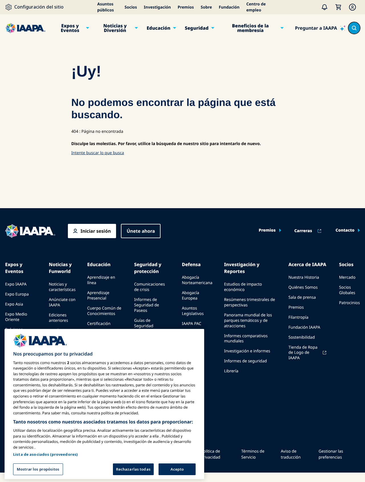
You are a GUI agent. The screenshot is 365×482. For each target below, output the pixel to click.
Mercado (347, 277)
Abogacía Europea (190, 295)
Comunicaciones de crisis (149, 287)
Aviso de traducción (291, 454)
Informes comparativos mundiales (246, 338)
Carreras (303, 231)
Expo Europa (17, 294)
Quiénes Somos (302, 287)
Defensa (191, 264)
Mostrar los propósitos (38, 468)
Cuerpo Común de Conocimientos (104, 311)
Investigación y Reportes (241, 267)
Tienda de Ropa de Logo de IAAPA (302, 353)
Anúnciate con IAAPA (62, 302)
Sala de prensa (302, 297)
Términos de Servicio (252, 454)
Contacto (345, 230)
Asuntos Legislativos (193, 311)
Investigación (157, 7)
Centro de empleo (256, 7)
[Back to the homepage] (30, 231)
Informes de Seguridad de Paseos (146, 305)
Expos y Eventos (70, 28)
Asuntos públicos (105, 7)
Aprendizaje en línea (101, 280)
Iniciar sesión (95, 231)
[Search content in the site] (354, 28)
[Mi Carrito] (338, 7)
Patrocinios (349, 303)
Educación (158, 28)
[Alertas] (324, 7)
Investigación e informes (247, 351)
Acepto (177, 468)
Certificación (99, 323)
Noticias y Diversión (115, 28)
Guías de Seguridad (143, 323)
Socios (131, 7)
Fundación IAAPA (304, 327)
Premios (186, 7)
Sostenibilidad (301, 337)
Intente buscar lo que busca (97, 153)
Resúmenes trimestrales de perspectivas (249, 302)
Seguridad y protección (147, 267)
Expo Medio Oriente (16, 317)
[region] (104, 404)
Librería (231, 371)
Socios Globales (347, 290)
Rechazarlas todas (133, 468)
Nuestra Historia (303, 277)
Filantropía (298, 317)
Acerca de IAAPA (307, 264)
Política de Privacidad (210, 454)
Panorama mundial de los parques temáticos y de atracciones (248, 320)
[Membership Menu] (352, 7)
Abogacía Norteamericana (197, 280)
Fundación (229, 7)
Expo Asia (14, 304)
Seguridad (196, 28)
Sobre (206, 7)
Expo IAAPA (16, 284)
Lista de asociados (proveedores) (45, 454)
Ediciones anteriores (58, 317)
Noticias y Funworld (60, 267)
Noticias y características (62, 287)
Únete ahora (141, 231)
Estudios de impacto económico (243, 287)
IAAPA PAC (191, 323)
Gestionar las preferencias (331, 454)
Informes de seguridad (245, 361)
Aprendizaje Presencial (98, 295)
